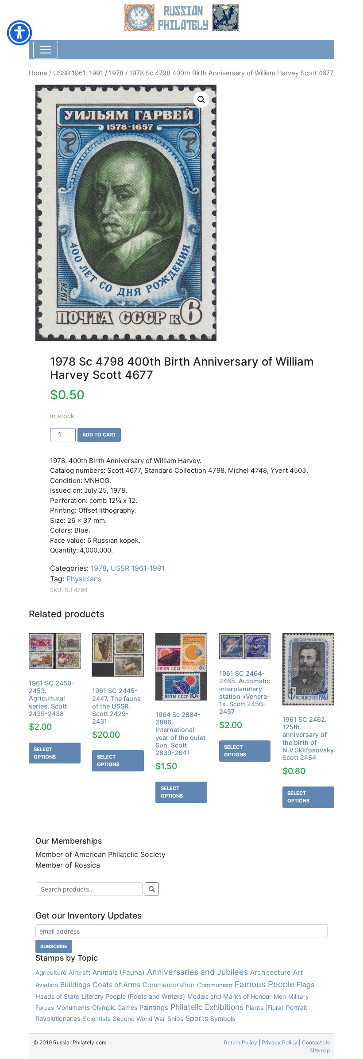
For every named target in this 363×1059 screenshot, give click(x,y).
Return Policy (240, 1042)
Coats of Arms (116, 985)
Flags (305, 984)
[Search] (152, 889)
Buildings (75, 984)
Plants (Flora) (265, 1007)
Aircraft (79, 972)
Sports (196, 1018)
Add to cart (99, 435)
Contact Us (316, 1042)
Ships (175, 1018)
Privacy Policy (279, 1042)
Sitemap (319, 1050)
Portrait (296, 1007)
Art (298, 972)
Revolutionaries (58, 1019)
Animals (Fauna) (119, 972)
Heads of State (57, 996)
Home (38, 73)
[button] (201, 100)
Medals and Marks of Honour (229, 996)
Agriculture (50, 972)
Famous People (264, 984)
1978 (116, 73)
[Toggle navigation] (45, 49)
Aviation (46, 985)
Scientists (97, 1018)
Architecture (270, 972)
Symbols (222, 1018)
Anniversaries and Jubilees (197, 972)
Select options (45, 753)
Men (280, 996)
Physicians (83, 578)
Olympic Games (114, 1007)
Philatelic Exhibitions (206, 1007)
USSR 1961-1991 (78, 73)
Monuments (73, 1007)
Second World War (139, 1018)
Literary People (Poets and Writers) (133, 996)
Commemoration (169, 985)
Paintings (153, 1008)
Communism (214, 985)
